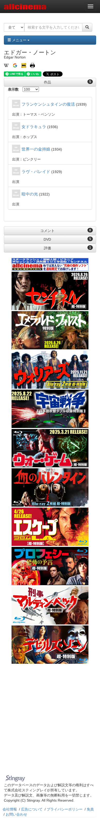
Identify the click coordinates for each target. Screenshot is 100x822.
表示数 (13, 89)
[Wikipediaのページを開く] (6, 65)
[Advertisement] (50, 720)
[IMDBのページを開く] (23, 65)
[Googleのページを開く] (15, 65)
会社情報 (10, 809)
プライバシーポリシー (65, 809)
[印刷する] (32, 65)
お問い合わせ (16, 814)
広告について (32, 809)
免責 (90, 809)
